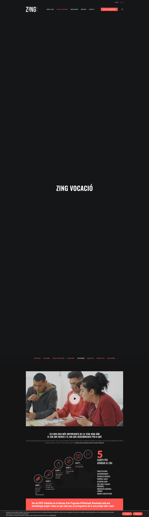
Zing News (83, 9)
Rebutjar (137, 513)
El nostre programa (62, 9)
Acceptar (127, 513)
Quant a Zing (50, 9)
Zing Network (74, 9)
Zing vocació (80, 358)
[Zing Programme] (32, 9)
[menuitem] (117, 2)
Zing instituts (100, 358)
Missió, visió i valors (58, 358)
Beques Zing (90, 358)
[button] (122, 9)
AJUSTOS (53, 515)
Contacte (91, 9)
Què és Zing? (37, 358)
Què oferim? (47, 358)
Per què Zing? (71, 358)
